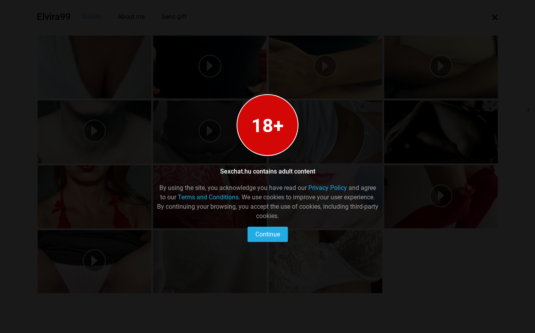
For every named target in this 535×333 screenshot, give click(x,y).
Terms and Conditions (208, 197)
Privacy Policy (327, 188)
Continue (267, 234)
